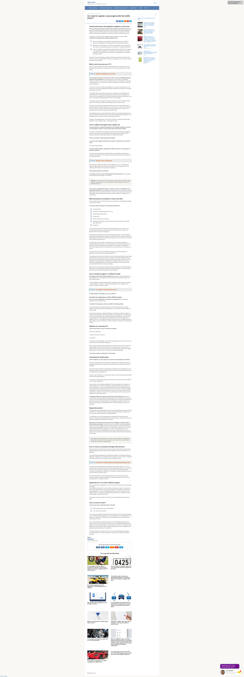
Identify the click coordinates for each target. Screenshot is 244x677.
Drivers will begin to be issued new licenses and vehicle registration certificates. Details (149, 31)
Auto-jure (91, 2)
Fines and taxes (133, 8)
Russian (1, 676)
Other (146, 8)
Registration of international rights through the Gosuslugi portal (150, 52)
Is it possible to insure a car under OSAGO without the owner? (150, 46)
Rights (140, 8)
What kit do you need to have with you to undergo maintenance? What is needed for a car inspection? (149, 60)
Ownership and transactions (106, 8)
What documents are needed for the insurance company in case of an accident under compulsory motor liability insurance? (150, 39)
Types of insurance (93, 8)
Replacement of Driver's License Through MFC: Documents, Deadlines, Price (149, 24)
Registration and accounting (121, 8)
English (155, 3)
